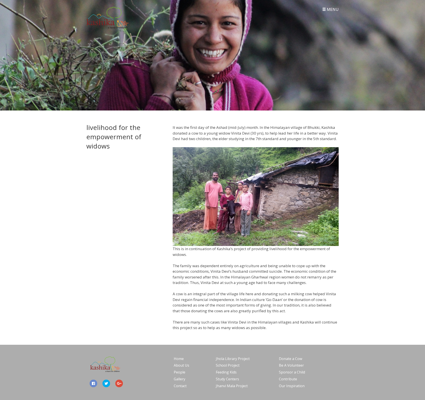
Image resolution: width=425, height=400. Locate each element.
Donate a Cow (290, 358)
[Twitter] (106, 383)
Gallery (179, 379)
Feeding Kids (226, 372)
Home (179, 358)
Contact (180, 385)
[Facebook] (93, 383)
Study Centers (227, 379)
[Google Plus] (119, 383)
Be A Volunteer (291, 365)
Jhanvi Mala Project (232, 385)
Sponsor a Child (292, 372)
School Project (228, 365)
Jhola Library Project (233, 358)
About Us (181, 365)
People (179, 372)
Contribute (288, 379)
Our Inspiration (292, 385)
